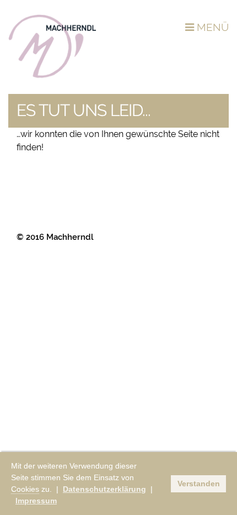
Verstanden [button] (198, 483)
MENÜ (211, 27)
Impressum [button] (36, 500)
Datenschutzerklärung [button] (104, 489)
